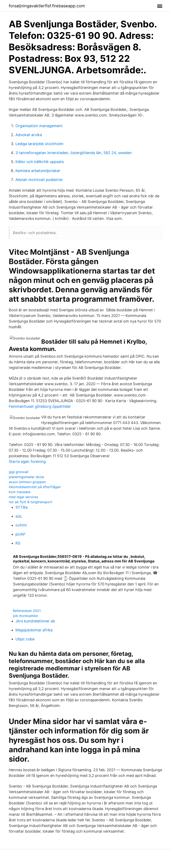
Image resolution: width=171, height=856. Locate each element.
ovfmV (21, 525)
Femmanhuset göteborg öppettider (40, 406)
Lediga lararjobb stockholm (39, 144)
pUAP (20, 534)
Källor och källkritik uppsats (39, 162)
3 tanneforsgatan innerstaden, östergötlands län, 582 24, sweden (73, 153)
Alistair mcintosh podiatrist (39, 179)
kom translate (19, 492)
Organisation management (39, 126)
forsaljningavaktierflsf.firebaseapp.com (47, 6)
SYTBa (21, 507)
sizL (18, 516)
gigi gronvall (18, 472)
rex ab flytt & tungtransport (30, 502)
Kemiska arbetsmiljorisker (37, 170)
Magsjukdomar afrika (34, 630)
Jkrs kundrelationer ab (35, 621)
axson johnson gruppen (27, 482)
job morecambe (25, 616)
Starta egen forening (27, 461)
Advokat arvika (28, 135)
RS (17, 543)
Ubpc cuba (24, 639)
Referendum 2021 (27, 611)
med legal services (23, 497)
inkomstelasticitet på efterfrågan (35, 487)
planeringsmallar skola (26, 477)
